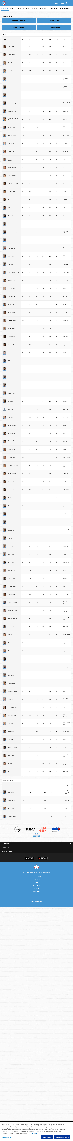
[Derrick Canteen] (4, 111)
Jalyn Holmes (11, 312)
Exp (57, 39)
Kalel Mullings (11, 514)
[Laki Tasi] (4, 667)
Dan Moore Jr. (11, 497)
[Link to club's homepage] (4, 2)
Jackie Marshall (12, 425)
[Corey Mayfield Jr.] (4, 457)
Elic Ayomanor (11, 54)
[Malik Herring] (4, 296)
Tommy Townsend (12, 707)
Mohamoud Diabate (13, 183)
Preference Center (36, 901)
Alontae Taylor (11, 683)
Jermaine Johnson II (13, 369)
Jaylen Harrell (11, 800)
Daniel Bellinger (12, 79)
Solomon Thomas (12, 691)
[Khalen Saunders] (4, 602)
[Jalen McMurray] (4, 473)
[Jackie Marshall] (4, 425)
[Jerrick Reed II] (4, 562)
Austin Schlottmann (13, 610)
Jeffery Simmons (12, 618)
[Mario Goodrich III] (4, 240)
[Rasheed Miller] (4, 481)
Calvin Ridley (11, 578)
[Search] (67, 3)
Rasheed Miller (11, 481)
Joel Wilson (11, 763)
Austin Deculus (12, 167)
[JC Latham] (4, 401)
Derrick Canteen (12, 111)
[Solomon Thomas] (4, 691)
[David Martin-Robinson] (4, 441)
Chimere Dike (11, 191)
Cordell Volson (11, 723)
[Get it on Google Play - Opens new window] (43, 859)
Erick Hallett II (11, 264)
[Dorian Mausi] (4, 449)
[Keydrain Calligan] (4, 103)
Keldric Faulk (11, 207)
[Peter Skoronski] (4, 634)
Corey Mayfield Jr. (12, 457)
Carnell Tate (11, 675)
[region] (36, 1131)
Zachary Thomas (12, 699)
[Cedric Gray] (4, 256)
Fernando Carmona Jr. (13, 119)
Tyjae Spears (11, 659)
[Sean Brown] (4, 792)
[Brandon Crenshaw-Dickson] (4, 159)
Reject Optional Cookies (62, 1137)
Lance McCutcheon (13, 465)
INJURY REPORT (18, 27)
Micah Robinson (12, 586)
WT (43, 39)
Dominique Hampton (13, 272)
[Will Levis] (4, 417)
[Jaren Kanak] (4, 808)
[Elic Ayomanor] (4, 54)
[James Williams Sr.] (4, 747)
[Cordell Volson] (4, 723)
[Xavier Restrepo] (4, 570)
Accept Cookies (46, 1137)
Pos (30, 39)
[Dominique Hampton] (4, 272)
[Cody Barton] (4, 63)
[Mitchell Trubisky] (4, 715)
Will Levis (10, 417)
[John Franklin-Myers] (4, 232)
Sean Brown (11, 792)
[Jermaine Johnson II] (4, 369)
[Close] (70, 1124)
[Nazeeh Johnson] (4, 377)
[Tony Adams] (4, 46)
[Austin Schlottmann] (4, 610)
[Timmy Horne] (4, 336)
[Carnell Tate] (4, 675)
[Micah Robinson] (4, 586)
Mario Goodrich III (12, 240)
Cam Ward (10, 739)
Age (50, 39)
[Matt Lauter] (4, 409)
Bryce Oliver (11, 530)
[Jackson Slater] (4, 643)
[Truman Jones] (4, 385)
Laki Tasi (10, 667)
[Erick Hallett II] (4, 264)
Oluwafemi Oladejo (13, 522)
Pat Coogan (11, 143)
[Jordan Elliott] (4, 199)
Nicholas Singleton (13, 626)
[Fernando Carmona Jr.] (4, 119)
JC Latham (11, 401)
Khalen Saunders (12, 602)
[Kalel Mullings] (4, 514)
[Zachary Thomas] (4, 699)
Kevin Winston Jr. (12, 771)
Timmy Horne (11, 336)
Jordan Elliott (11, 199)
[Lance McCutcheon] (4, 465)
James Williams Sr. (13, 747)
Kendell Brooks (12, 87)
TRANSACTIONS (54, 27)
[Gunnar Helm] (4, 288)
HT (36, 39)
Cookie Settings (36, 898)
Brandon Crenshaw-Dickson (13, 159)
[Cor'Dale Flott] (4, 224)
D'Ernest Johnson (12, 361)
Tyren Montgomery (13, 489)
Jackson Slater (11, 642)
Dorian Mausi (11, 449)
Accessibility (36, 882)
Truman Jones (11, 385)
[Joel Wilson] (4, 763)
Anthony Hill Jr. (12, 304)
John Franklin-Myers (13, 232)
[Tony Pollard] (4, 546)
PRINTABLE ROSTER (18, 21)
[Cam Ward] (4, 739)
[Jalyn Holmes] (4, 312)
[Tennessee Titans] (36, 867)
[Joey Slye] (4, 651)
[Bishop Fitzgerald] (4, 216)
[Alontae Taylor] (4, 683)
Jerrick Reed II (11, 562)
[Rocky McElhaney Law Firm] (55, 829)
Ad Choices (36, 891)
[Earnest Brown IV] (4, 95)
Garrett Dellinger (12, 175)
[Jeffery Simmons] (4, 618)
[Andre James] (4, 353)
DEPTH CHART (54, 21)
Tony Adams (11, 46)
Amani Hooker (11, 328)
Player (4, 39)
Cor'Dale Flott (11, 224)
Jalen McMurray (12, 473)
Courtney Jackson (12, 344)
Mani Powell (11, 554)
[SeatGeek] (42, 829)
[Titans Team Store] (36, 836)
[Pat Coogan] (4, 143)
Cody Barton (11, 62)
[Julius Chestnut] (4, 135)
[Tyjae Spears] (4, 659)
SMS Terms (36, 885)
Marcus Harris (11, 280)
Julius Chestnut (12, 135)
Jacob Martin (11, 433)
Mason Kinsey (11, 393)
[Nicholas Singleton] (4, 626)
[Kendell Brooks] (4, 87)
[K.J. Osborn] (4, 538)
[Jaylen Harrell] (4, 800)
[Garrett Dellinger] (4, 175)
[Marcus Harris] (4, 280)
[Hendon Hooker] (4, 320)
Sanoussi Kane (12, 816)
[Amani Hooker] (4, 328)
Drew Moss (11, 506)
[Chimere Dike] (4, 191)
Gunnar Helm (11, 288)
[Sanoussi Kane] (4, 816)
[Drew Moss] (4, 506)
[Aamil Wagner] (4, 731)
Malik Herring (11, 296)
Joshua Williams (12, 755)
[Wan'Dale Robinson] (4, 594)
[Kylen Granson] (4, 248)
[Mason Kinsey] (4, 393)
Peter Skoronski (12, 634)
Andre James (11, 352)
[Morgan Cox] (4, 151)
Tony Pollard (11, 546)
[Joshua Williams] (4, 755)
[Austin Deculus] (4, 167)
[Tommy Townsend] (4, 707)
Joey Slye (10, 651)
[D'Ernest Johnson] (4, 361)
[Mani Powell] (4, 554)
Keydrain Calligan (12, 103)
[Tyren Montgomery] (4, 489)
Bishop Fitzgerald (12, 216)
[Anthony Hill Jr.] (4, 304)
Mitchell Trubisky (12, 715)
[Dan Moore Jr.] (4, 498)
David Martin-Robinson (11, 441)
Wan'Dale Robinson (13, 594)
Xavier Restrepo (12, 570)
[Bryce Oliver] (4, 530)
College (64, 39)
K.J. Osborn (11, 538)
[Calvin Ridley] (4, 578)
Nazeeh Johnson (12, 377)
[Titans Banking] (30, 829)
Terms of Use (36, 879)
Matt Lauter (11, 409)
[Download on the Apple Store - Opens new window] (29, 858)
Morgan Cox (11, 151)
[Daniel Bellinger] (4, 79)
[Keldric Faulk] (4, 208)
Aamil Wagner (11, 731)
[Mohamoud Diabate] (4, 183)
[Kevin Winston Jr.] (4, 771)
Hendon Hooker (12, 320)
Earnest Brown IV (12, 95)
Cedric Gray (11, 256)
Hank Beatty (11, 71)
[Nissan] (17, 829)
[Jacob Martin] (4, 433)
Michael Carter (11, 127)
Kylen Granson (11, 248)
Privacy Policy (36, 876)
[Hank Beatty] (4, 71)
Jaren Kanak (11, 808)
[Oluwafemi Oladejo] (4, 522)
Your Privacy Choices (36, 895)
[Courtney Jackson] (4, 344)
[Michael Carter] (4, 127)
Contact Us (36, 888)
